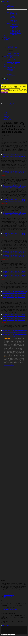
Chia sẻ (5, 112)
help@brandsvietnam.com (10, 609)
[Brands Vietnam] (5, 1)
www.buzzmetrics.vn (9, 365)
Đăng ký (6, 81)
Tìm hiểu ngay (4, 89)
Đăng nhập (6, 79)
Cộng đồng (6, 118)
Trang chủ (6, 116)
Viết (2, 83)
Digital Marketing (8, 119)
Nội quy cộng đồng (8, 597)
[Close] (1, 85)
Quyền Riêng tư (8, 596)
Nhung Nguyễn (3, 106)
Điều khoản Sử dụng (9, 595)
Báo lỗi (5, 114)
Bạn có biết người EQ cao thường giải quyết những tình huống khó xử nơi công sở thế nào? (13, 88)
